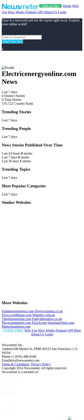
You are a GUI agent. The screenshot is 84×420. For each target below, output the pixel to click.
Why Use (30, 330)
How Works (16, 12)
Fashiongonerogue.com (18, 311)
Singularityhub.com (60, 323)
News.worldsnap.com (16, 315)
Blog (77, 330)
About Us (50, 12)
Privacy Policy (41, 364)
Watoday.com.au (43, 315)
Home (67, 6)
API (40, 12)
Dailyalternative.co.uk (47, 319)
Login (62, 12)
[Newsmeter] (20, 8)
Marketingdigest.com (16, 326)
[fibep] (9, 416)
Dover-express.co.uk (48, 311)
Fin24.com (39, 323)
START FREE (13, 330)
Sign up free (50, 6)
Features (31, 12)
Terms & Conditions (15, 364)
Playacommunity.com (16, 323)
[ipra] (9, 383)
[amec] (9, 398)
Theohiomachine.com (16, 319)
